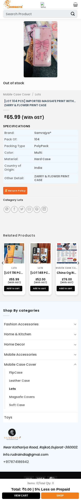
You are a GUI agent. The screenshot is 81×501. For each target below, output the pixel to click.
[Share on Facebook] (14, 209)
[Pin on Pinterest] (36, 209)
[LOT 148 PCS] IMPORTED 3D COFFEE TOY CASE (40, 273)
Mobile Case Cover (17, 94)
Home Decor (14, 344)
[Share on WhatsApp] (7, 209)
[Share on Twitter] (21, 209)
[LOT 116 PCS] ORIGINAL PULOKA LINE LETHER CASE (14, 273)
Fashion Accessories (21, 324)
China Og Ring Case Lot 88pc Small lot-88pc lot (67, 273)
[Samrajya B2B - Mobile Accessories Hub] (20, 4)
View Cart (21, 495)
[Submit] (73, 14)
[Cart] (75, 4)
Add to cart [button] (13, 288)
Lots (38, 94)
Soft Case (17, 405)
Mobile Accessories (20, 354)
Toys (8, 417)
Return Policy (16, 190)
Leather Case (19, 381)
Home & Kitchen (17, 334)
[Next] (71, 49)
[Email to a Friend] (29, 209)
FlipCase (15, 372)
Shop (60, 495)
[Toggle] (75, 324)
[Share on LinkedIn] (44, 209)
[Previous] (10, 49)
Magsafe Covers (22, 397)
